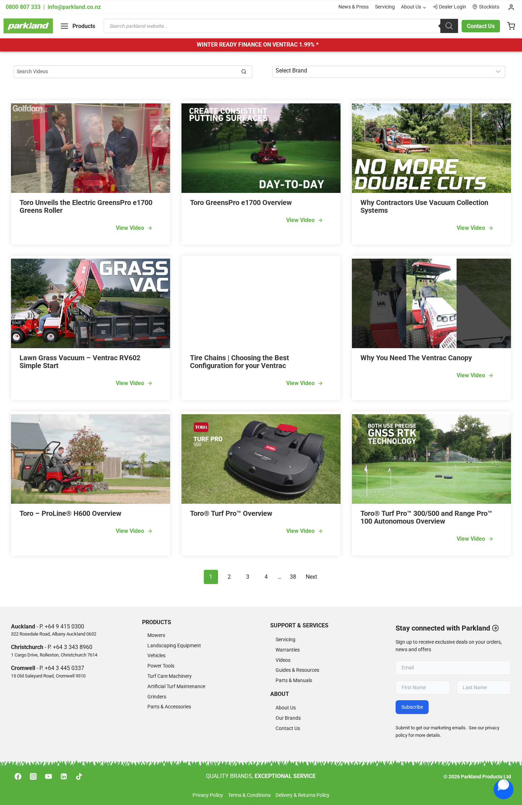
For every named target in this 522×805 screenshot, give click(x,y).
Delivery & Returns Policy (303, 795)
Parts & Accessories (169, 707)
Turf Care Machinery (169, 676)
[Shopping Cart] (511, 26)
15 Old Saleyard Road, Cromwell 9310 (48, 676)
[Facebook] (18, 776)
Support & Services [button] (299, 625)
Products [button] (156, 622)
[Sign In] (511, 7)
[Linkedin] (64, 776)
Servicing (385, 7)
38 (293, 576)
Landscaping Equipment (174, 646)
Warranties (288, 650)
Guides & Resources (297, 670)
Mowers (156, 635)
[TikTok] (79, 776)
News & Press (353, 7)
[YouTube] (48, 776)
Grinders (156, 697)
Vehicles (156, 656)
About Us (286, 708)
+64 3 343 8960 (72, 647)
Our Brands (288, 718)
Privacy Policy (207, 795)
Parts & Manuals (294, 680)
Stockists (489, 7)
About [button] (279, 694)
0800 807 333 (24, 7)
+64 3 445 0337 (64, 668)
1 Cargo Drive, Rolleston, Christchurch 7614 (54, 655)
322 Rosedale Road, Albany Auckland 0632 (53, 634)
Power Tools (160, 666)
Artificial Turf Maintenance (176, 687)
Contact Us (481, 26)
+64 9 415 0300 (64, 626)
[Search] (449, 26)
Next (311, 576)
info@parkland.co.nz (74, 7)
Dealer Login (452, 7)
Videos (283, 660)
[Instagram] (33, 776)
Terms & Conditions (249, 795)
